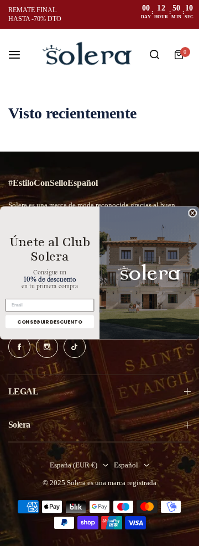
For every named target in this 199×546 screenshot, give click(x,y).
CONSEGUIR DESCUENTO (49, 321)
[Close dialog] (192, 213)
